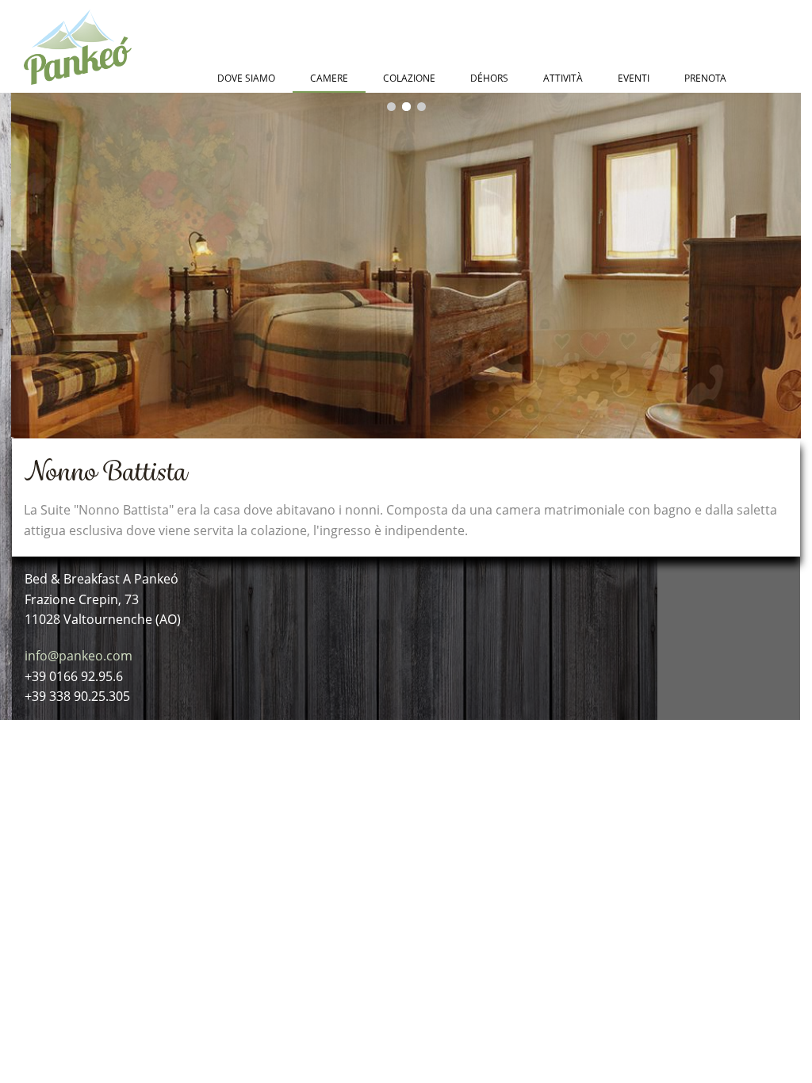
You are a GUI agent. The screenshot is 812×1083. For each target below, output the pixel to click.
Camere (329, 78)
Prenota (705, 78)
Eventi (633, 78)
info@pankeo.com (78, 655)
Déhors (489, 78)
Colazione (409, 78)
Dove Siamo (246, 78)
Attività (563, 78)
